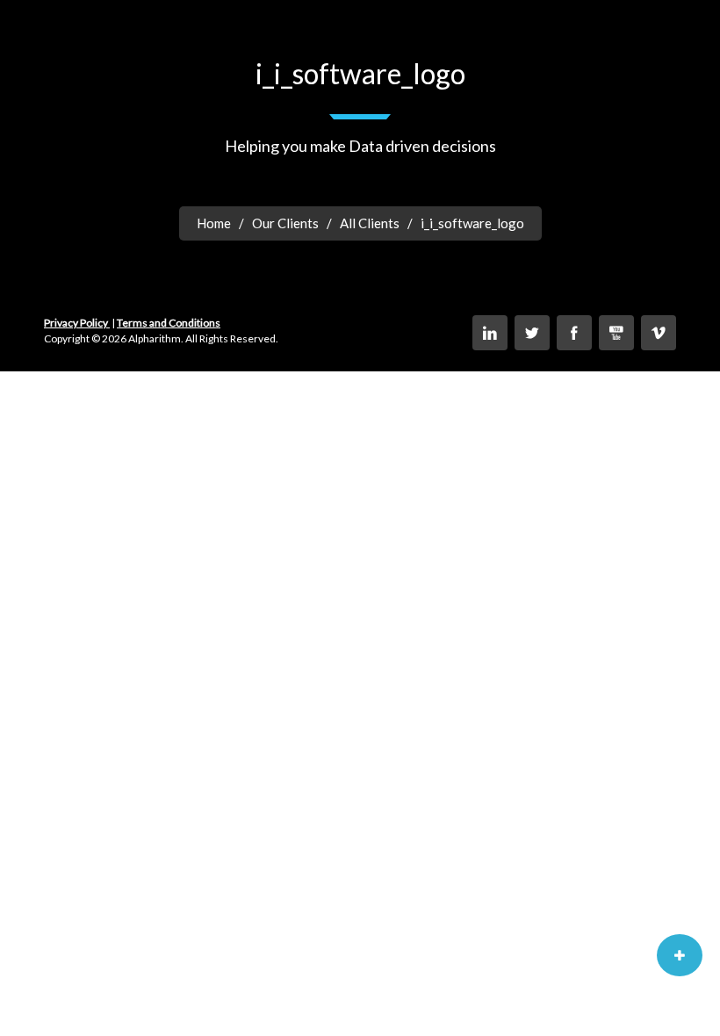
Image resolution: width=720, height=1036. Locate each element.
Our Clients (285, 223)
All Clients (370, 223)
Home (214, 223)
